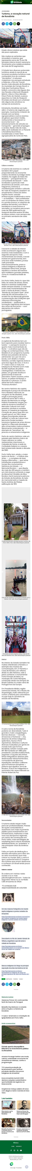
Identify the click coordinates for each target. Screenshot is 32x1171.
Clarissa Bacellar (8, 19)
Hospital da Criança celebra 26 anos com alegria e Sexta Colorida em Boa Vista (15, 1091)
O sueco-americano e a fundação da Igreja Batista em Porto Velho (15, 1017)
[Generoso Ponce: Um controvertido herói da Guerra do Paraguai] (23, 1105)
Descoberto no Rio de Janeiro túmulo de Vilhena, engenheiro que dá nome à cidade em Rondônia (15, 941)
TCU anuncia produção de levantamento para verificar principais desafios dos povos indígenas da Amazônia (13, 1070)
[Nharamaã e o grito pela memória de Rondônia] (8, 1105)
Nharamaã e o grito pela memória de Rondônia (7, 1113)
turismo (21, 979)
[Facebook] (3, 23)
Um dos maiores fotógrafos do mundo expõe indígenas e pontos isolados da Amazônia (15, 911)
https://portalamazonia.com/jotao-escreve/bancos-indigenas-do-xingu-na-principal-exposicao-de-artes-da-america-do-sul (15, 973)
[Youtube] (21, 1150)
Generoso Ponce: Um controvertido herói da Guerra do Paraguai (15, 1001)
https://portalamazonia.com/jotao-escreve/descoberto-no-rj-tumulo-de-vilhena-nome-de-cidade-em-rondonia (15, 948)
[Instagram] (14, 1150)
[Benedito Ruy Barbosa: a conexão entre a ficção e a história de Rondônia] (8, 1122)
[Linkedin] (10, 23)
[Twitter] (7, 23)
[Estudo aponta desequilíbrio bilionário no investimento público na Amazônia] (16, 1034)
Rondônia (16, 979)
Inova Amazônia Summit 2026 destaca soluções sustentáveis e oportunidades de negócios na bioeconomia (14, 1081)
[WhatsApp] (14, 23)
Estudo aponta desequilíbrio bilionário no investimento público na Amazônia (15, 1049)
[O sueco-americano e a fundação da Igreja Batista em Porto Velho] (23, 1122)
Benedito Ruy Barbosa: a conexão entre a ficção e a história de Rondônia (14, 1009)
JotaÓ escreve (5, 11)
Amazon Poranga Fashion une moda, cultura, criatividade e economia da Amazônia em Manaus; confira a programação (15, 1059)
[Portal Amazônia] (16, 2)
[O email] (18, 23)
